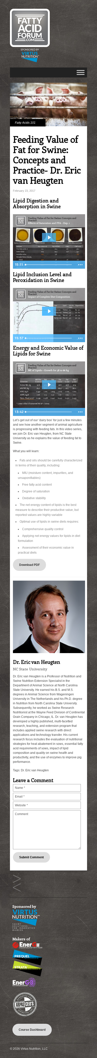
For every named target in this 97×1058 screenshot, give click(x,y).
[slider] (49, 265)
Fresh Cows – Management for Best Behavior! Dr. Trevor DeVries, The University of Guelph (16, 887)
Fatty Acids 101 (25, 122)
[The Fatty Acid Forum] (30, 61)
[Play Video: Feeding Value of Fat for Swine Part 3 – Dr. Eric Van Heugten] (49, 384)
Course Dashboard (32, 1030)
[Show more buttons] (80, 265)
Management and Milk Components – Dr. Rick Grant (16, 879)
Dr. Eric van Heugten (35, 770)
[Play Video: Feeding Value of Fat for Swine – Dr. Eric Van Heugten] (49, 237)
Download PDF (29, 565)
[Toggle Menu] (81, 72)
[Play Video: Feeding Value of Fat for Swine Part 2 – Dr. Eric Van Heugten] (49, 311)
